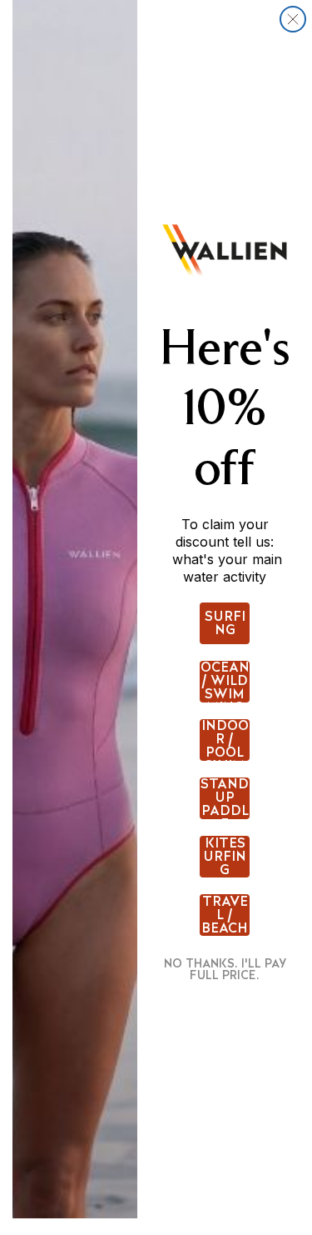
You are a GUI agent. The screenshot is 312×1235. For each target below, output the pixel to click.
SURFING (225, 623)
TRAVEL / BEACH (224, 915)
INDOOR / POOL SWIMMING (225, 740)
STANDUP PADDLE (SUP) (225, 798)
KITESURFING (224, 857)
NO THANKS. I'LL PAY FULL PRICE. (225, 969)
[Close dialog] (292, 19)
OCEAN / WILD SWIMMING (225, 681)
